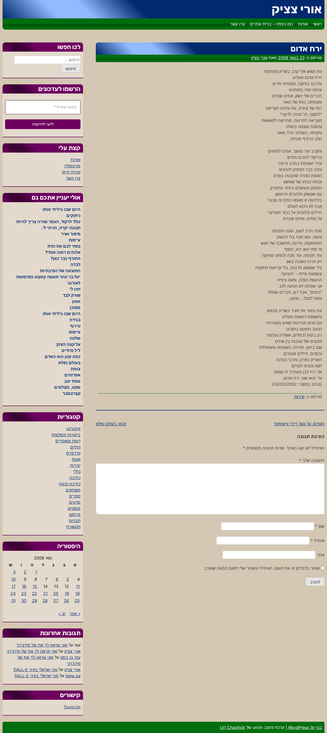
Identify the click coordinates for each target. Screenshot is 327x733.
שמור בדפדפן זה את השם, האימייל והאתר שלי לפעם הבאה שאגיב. (262, 568)
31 (13, 600)
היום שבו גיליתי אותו (61, 209)
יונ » (62, 613)
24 (13, 593)
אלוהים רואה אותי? (62, 252)
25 (77, 600)
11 (78, 586)
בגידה (74, 319)
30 (23, 600)
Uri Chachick (232, 727)
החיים (75, 447)
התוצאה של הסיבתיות (60, 270)
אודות (303, 24)
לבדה (75, 264)
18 (77, 593)
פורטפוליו (72, 165)
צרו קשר (237, 24)
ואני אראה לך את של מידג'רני (42, 645)
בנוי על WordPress (304, 727)
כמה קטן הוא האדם (62, 356)
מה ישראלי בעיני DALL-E (35, 669)
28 (45, 600)
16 (24, 586)
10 (13, 579)
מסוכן (75, 307)
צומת (75, 368)
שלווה (74, 338)
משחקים (73, 490)
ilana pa (72, 675)
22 (34, 593)
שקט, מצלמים (67, 387)
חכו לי (74, 289)
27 (55, 600)
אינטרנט (73, 428)
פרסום (74, 514)
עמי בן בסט (70, 657)
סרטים (74, 502)
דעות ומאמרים (67, 440)
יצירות (299, 396)
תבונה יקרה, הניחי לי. (60, 227)
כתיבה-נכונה (69, 483)
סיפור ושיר (70, 233)
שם (319, 526)
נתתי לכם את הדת (64, 246)
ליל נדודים (71, 350)
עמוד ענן (72, 381)
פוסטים (74, 508)
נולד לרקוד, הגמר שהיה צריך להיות (48, 221)
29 (34, 600)
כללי (76, 471)
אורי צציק (297, 9)
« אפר (74, 613)
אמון (76, 301)
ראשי (317, 24)
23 (23, 593)
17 (13, 586)
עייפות (74, 240)
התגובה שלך (311, 460)
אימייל (317, 540)
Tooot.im (71, 706)
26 (66, 600)
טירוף (75, 325)
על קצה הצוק (68, 344)
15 (35, 586)
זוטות (76, 459)
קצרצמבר (71, 393)
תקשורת (73, 526)
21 (45, 593)
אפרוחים (72, 374)
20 (55, 593)
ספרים (74, 496)
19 (67, 593)
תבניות (74, 520)
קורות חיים (71, 172)
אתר (320, 554)
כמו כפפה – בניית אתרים (271, 24)
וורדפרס (73, 453)
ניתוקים (73, 215)
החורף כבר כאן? (65, 258)
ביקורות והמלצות (66, 434)
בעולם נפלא (69, 362)
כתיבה (74, 477)
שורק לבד (71, 295)
